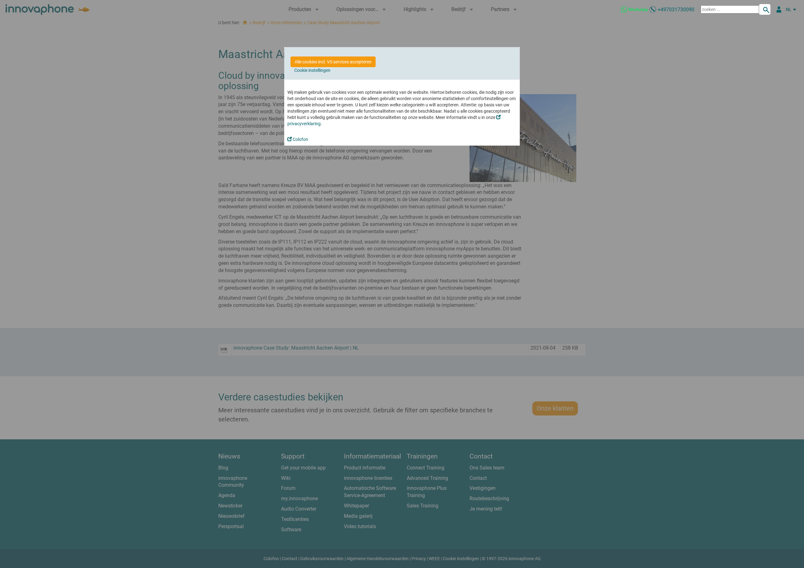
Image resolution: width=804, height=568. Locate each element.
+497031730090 (676, 10)
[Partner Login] (779, 9)
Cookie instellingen (312, 70)
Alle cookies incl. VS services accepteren (333, 61)
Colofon (300, 139)
